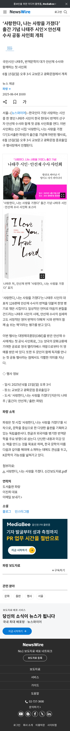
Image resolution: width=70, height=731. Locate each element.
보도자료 (35, 669)
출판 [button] (18, 596)
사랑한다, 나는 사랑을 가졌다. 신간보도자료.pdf (36, 471)
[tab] (35, 669)
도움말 (35, 693)
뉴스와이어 (19, 113)
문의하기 (35, 707)
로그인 (16, 725)
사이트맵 (52, 725)
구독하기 (59, 570)
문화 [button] (7, 596)
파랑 (6, 89)
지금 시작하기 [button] (15, 631)
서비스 (35, 677)
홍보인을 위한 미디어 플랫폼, (35, 3)
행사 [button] (29, 596)
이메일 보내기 (12, 497)
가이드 (35, 685)
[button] (5, 102)
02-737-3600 (36, 701)
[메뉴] (4, 12)
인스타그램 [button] (22, 511)
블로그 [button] (7, 511)
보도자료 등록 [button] (35, 658)
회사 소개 (28, 725)
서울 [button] (40, 596)
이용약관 (40, 725)
